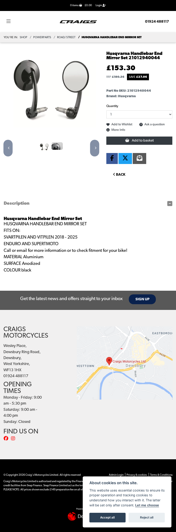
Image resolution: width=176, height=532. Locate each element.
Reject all (146, 517)
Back (120, 175)
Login (99, 5)
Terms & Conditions (161, 475)
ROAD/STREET (66, 37)
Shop (23, 37)
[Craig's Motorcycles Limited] (78, 22)
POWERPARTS (42, 37)
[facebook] (7, 439)
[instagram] (14, 439)
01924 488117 (157, 22)
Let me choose (147, 505)
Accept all (107, 517)
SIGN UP (142, 299)
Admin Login (116, 475)
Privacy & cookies (136, 475)
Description (17, 203)
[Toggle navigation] (8, 21)
